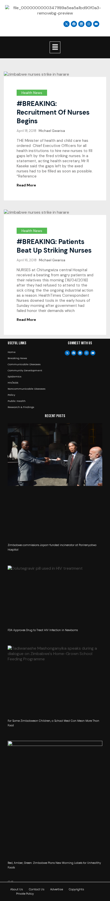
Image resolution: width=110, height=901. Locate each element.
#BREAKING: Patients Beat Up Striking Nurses (54, 246)
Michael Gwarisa (52, 131)
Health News (31, 92)
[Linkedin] (81, 24)
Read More (26, 185)
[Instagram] (89, 24)
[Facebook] (73, 353)
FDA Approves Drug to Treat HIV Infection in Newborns (43, 630)
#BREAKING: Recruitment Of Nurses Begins (53, 112)
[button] (55, 47)
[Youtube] (92, 353)
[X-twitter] (67, 353)
